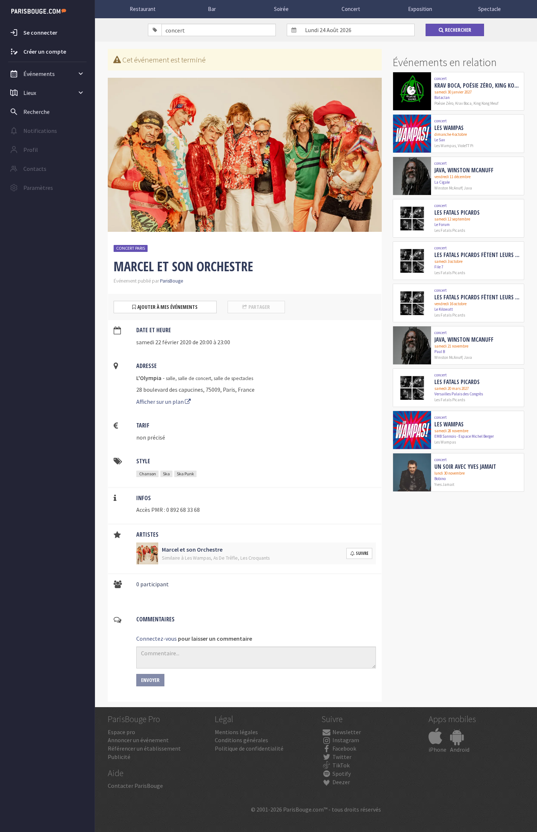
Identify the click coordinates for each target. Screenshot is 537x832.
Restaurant (143, 8)
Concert (351, 8)
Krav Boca (463, 103)
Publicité (119, 756)
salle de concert (194, 378)
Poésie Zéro (443, 103)
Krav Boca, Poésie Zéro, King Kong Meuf (477, 85)
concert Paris (130, 248)
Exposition (420, 8)
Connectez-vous (156, 638)
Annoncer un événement (138, 740)
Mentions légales (236, 732)
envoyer (150, 679)
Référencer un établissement (144, 748)
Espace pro (121, 732)
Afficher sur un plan (160, 401)
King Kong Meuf (485, 103)
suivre (362, 553)
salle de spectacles (233, 378)
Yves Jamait (444, 484)
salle (170, 378)
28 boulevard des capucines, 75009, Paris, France (195, 389)
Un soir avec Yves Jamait (465, 466)
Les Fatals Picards (457, 212)
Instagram (345, 740)
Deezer (340, 782)
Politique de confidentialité (249, 748)
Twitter (341, 756)
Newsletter (346, 732)
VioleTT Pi (465, 145)
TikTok (340, 765)
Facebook (343, 748)
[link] (458, 91)
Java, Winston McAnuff (464, 170)
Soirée (281, 8)
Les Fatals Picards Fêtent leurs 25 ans (477, 255)
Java (468, 188)
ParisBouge (171, 281)
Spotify (341, 773)
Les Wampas (449, 128)
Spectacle (489, 8)
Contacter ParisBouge (135, 785)
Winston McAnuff (448, 188)
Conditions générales (241, 740)
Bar (212, 8)
